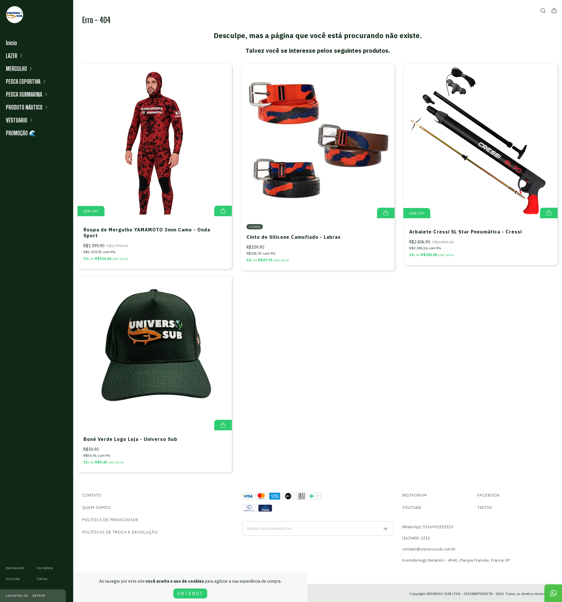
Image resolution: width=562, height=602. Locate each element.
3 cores (255, 227)
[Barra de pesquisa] (543, 10)
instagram (15, 568)
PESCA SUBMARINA (24, 94)
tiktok (42, 579)
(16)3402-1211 (416, 537)
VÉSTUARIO (16, 120)
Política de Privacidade (110, 519)
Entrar (38, 596)
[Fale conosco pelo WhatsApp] (553, 593)
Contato (92, 495)
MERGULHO (16, 68)
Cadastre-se (17, 596)
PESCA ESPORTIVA (23, 81)
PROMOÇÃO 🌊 (21, 133)
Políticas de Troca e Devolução (120, 532)
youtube (13, 579)
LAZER (11, 55)
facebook (45, 568)
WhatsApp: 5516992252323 (427, 526)
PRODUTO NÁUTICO (24, 107)
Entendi (190, 593)
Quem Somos (96, 507)
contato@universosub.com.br (429, 549)
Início (11, 42)
